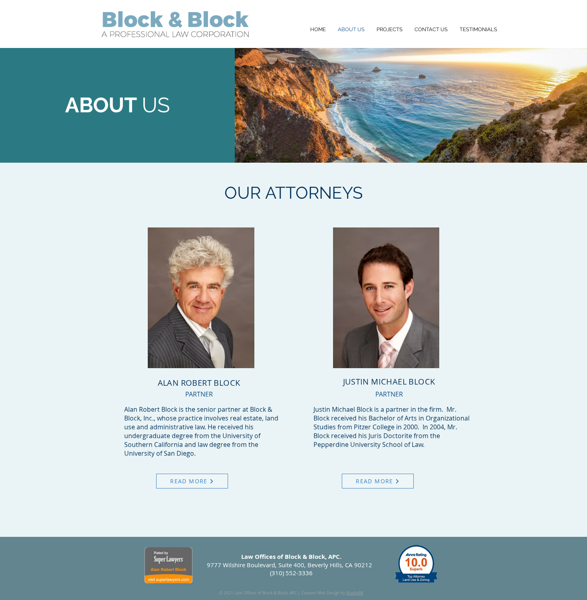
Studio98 (354, 593)
